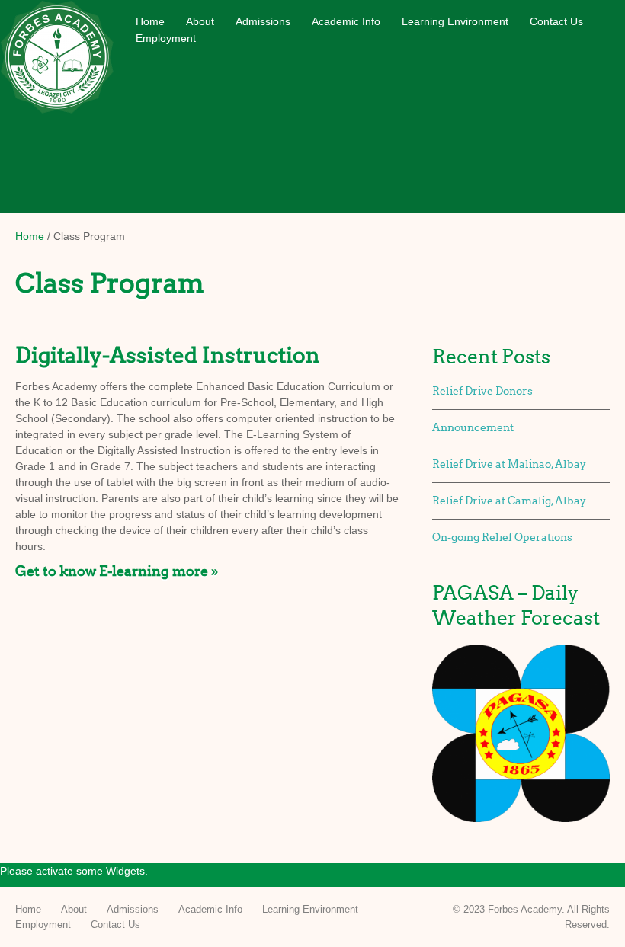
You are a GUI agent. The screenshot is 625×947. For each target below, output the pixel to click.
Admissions (263, 21)
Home (150, 21)
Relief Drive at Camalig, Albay (509, 500)
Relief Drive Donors (482, 391)
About (200, 21)
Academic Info (346, 21)
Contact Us (556, 21)
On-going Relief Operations (502, 537)
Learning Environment (455, 21)
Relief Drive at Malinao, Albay (509, 464)
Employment (166, 38)
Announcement (473, 427)
